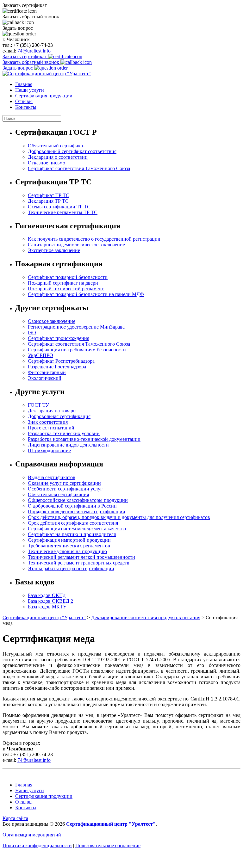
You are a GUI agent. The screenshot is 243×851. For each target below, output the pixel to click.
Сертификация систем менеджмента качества (77, 528)
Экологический (44, 378)
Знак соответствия (48, 422)
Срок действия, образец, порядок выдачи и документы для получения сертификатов (119, 517)
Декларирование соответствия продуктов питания (145, 617)
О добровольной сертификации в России (72, 506)
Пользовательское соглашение (107, 845)
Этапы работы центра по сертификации (71, 568)
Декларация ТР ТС (48, 201)
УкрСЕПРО (40, 355)
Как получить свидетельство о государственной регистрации (94, 239)
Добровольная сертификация (59, 416)
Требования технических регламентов (69, 545)
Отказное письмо (46, 162)
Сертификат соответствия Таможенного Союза (79, 168)
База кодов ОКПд (46, 595)
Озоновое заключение (51, 321)
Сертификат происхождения (58, 338)
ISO (32, 332)
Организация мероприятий (32, 834)
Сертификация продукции (43, 95)
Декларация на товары (52, 410)
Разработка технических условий (64, 433)
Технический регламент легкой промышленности (81, 557)
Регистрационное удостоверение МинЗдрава (76, 327)
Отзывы (24, 101)
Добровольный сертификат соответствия (72, 151)
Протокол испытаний (51, 427)
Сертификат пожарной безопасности (68, 277)
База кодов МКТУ (47, 606)
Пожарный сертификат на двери (63, 283)
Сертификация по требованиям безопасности (77, 349)
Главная (23, 84)
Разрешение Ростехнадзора (57, 366)
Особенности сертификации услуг (65, 488)
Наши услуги (29, 90)
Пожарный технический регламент (66, 288)
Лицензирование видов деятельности (68, 444)
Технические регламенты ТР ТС (62, 212)
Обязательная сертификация (58, 494)
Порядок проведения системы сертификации (76, 511)
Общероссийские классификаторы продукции (78, 500)
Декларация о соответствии (58, 157)
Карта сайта (15, 818)
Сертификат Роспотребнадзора (61, 361)
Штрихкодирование (49, 450)
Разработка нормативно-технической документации (84, 439)
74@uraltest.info (34, 50)
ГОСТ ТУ (38, 405)
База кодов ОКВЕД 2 (50, 601)
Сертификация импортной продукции (69, 540)
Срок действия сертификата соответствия (73, 523)
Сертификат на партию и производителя (72, 534)
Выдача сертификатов (51, 477)
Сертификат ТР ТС (48, 195)
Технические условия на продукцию (67, 551)
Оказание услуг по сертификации (64, 483)
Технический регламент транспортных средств (78, 562)
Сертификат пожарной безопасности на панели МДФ (86, 294)
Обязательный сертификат (56, 145)
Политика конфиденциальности (37, 845)
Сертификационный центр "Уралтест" (44, 617)
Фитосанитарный (47, 372)
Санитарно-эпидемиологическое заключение (76, 244)
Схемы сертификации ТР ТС (59, 206)
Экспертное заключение (54, 250)
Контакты (25, 107)
